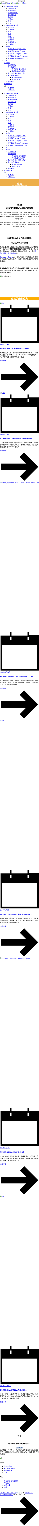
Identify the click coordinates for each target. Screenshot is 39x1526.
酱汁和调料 (12, 253)
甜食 (4, 253)
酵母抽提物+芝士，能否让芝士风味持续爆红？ (13, 1390)
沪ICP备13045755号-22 (8, 1493)
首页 (13, 185)
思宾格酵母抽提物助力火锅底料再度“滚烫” (12, 1152)
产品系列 (7, 1483)
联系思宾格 (8, 1470)
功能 (5, 1487)
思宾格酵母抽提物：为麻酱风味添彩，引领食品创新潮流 (16, 438)
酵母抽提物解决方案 (19, 185)
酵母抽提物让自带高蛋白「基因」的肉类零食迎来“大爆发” (17, 676)
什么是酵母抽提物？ (11, 1481)
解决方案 (7, 1485)
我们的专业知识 (9, 1468)
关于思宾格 (8, 1466)
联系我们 (19, 1448)
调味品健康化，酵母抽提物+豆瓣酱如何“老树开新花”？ (16, 914)
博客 (5, 1472)
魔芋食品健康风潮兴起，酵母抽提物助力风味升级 (14, 348)
